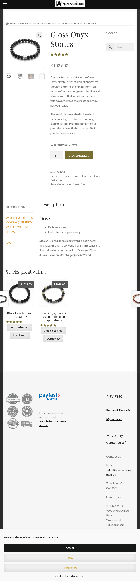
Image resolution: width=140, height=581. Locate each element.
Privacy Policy (76, 576)
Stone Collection (29, 23)
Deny (70, 557)
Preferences (70, 567)
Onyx (83, 184)
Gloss (75, 184)
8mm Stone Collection (54, 23)
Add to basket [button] (20, 327)
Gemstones (64, 184)
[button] (39, 35)
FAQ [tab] (9, 242)
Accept (70, 547)
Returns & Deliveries (119, 410)
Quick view (19, 334)
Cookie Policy (61, 576)
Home (13, 23)
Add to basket (79, 155)
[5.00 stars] (48, 325)
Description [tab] (15, 207)
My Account (114, 419)
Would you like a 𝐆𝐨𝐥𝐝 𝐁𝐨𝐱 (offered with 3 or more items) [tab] (19, 225)
